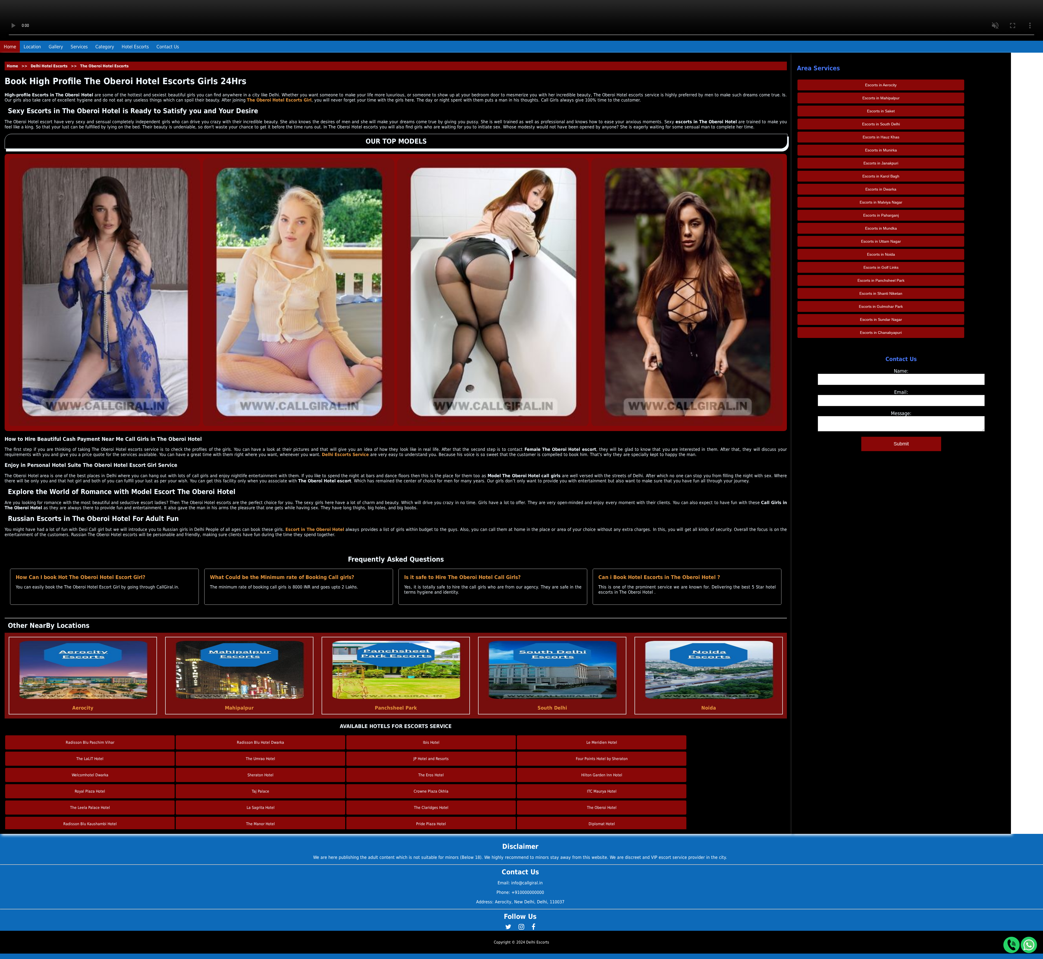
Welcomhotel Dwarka (90, 775)
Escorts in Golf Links (881, 267)
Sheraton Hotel (260, 775)
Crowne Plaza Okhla (431, 791)
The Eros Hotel (431, 775)
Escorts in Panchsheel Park (880, 280)
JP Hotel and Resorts (431, 759)
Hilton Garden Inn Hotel (601, 775)
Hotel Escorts (135, 46)
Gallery (56, 46)
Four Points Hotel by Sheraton (602, 759)
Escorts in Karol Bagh (880, 176)
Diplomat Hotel (602, 824)
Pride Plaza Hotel (431, 824)
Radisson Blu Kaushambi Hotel (90, 824)
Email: (901, 392)
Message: (901, 413)
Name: (901, 371)
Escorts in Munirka (881, 150)
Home (10, 46)
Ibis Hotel (431, 742)
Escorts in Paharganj (881, 215)
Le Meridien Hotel (601, 742)
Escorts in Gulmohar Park (881, 306)
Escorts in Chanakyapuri (881, 332)
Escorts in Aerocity (881, 85)
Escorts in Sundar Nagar (881, 319)
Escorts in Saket (881, 111)
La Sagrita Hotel (261, 807)
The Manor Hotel (260, 824)
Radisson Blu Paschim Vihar (90, 742)
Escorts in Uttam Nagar (881, 241)
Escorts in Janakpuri (880, 163)
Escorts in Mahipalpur (881, 98)
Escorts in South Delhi (881, 124)
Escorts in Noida (881, 254)
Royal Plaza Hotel (90, 791)
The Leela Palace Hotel (90, 807)
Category (104, 46)
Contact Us (167, 46)
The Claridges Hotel (431, 807)
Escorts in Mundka (881, 228)
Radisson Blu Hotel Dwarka (260, 742)
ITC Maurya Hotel (602, 791)
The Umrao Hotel (260, 759)
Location (32, 46)
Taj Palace (260, 791)
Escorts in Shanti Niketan (880, 293)
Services (79, 46)
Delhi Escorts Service (345, 454)
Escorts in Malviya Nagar (881, 202)
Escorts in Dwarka (880, 189)
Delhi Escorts (537, 942)
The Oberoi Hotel (602, 807)
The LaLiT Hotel (89, 759)
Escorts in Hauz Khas (881, 137)
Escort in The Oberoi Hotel (315, 529)
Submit (901, 444)
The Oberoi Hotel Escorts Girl (279, 100)
